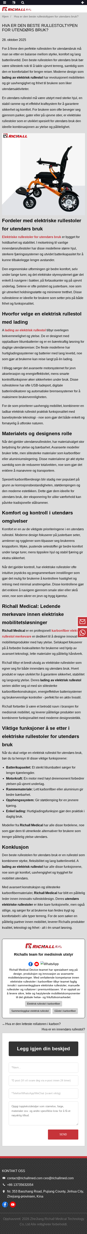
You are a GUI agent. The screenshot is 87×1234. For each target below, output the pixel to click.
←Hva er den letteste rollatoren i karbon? (31, 1024)
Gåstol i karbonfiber (65, 1011)
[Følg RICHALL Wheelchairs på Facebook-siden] (5, 1205)
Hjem (5, 16)
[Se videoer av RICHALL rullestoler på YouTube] (13, 1205)
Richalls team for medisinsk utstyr (43, 954)
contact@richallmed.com (54, 621)
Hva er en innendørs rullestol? (63, 1029)
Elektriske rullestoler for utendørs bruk (31, 237)
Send (63, 1134)
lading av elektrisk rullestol (25, 330)
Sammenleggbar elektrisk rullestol (30, 1011)
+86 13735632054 (54, 632)
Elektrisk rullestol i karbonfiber (43, 1003)
